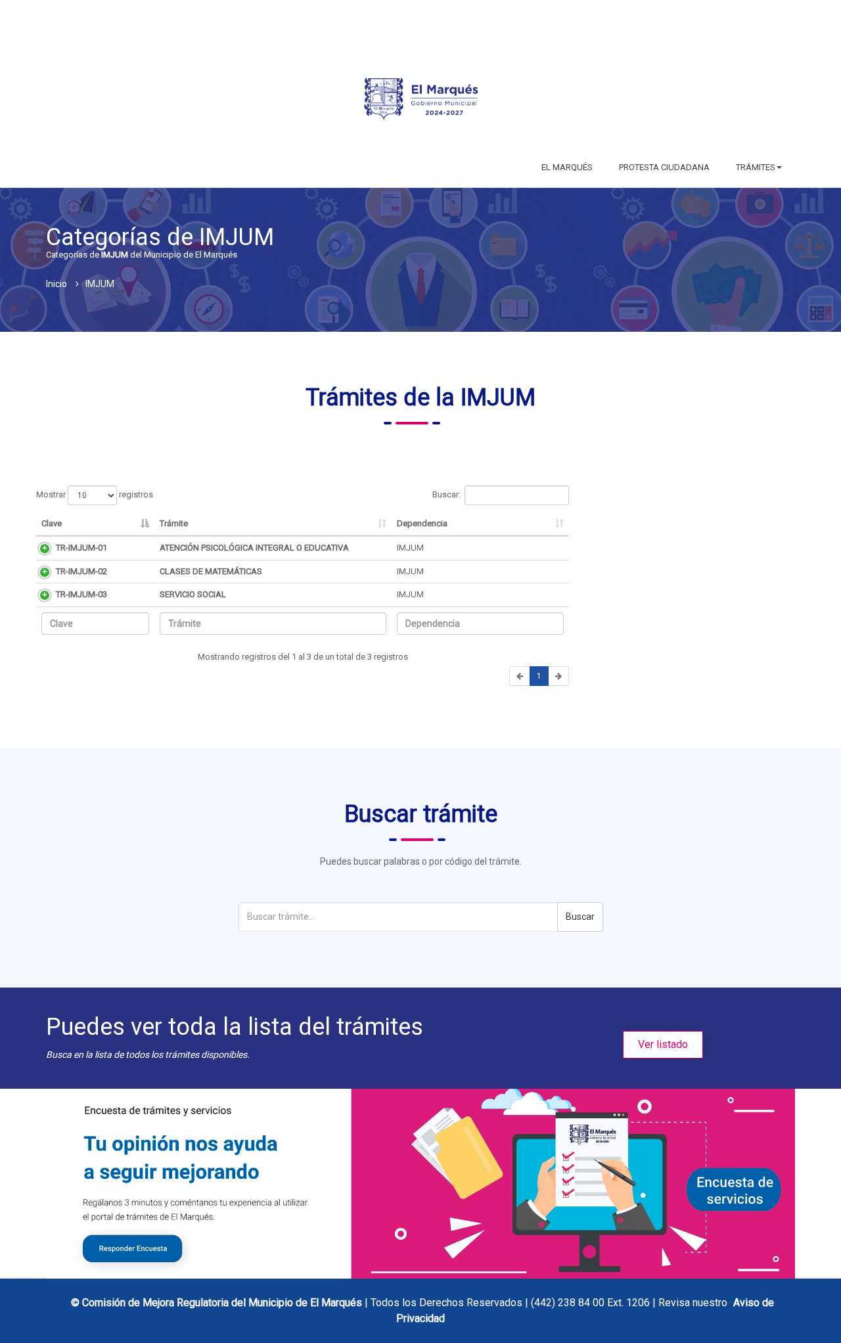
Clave (51, 523)
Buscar (580, 916)
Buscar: (446, 494)
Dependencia (422, 523)
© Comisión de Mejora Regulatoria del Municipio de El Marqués (218, 1302)
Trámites (755, 167)
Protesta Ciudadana (664, 167)
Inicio (56, 284)
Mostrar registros (94, 494)
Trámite (174, 523)
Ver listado (663, 1044)
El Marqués (567, 167)
